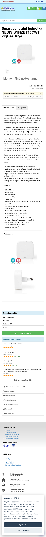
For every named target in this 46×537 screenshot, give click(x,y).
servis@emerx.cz (9, 1)
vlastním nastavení (29, 519)
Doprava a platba (10, 432)
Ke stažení (9, 461)
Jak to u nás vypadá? (12, 434)
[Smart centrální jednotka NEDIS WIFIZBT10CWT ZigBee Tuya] (23, 53)
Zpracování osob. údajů (13, 465)
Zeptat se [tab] (22, 108)
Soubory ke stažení (11, 404)
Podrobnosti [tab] (9, 108)
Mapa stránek (9, 463)
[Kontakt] (29, 8)
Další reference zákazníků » (23, 380)
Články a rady (9, 413)
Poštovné (6, 320)
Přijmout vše (23, 525)
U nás (5, 327)
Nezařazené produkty (12, 438)
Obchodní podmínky (12, 436)
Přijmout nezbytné (23, 530)
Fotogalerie (9, 409)
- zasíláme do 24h (15, 387)
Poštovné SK (7, 324)
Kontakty (8, 430)
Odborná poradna (10, 400)
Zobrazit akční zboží (22, 333)
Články (7, 459)
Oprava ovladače (8, 317)
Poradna (8, 457)
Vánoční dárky (10, 396)
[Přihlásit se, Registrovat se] (33, 8)
